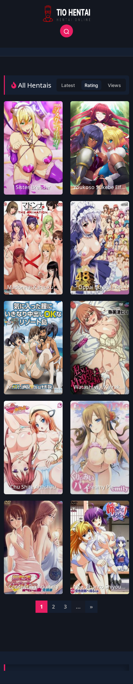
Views (114, 85)
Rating (91, 85)
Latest (68, 85)
